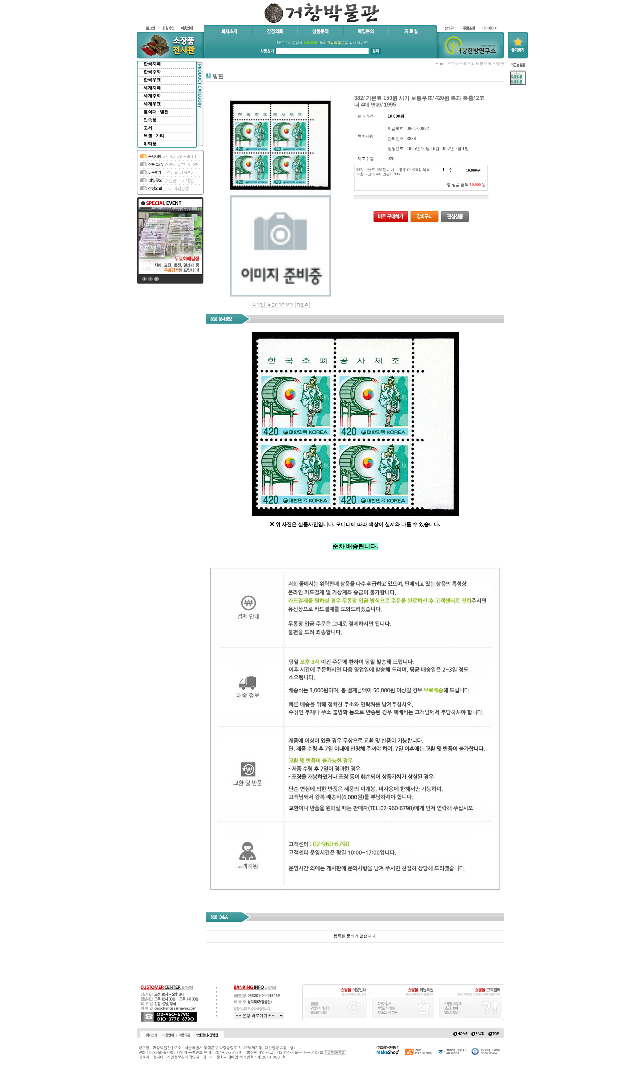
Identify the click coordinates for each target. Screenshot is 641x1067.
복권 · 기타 (154, 135)
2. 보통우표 (481, 63)
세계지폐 (152, 87)
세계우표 (152, 103)
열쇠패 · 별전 (156, 111)
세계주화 (152, 95)
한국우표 (152, 79)
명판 (500, 63)
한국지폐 (152, 63)
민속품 (150, 119)
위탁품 (150, 143)
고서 (148, 127)
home (441, 63)
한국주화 (152, 71)
